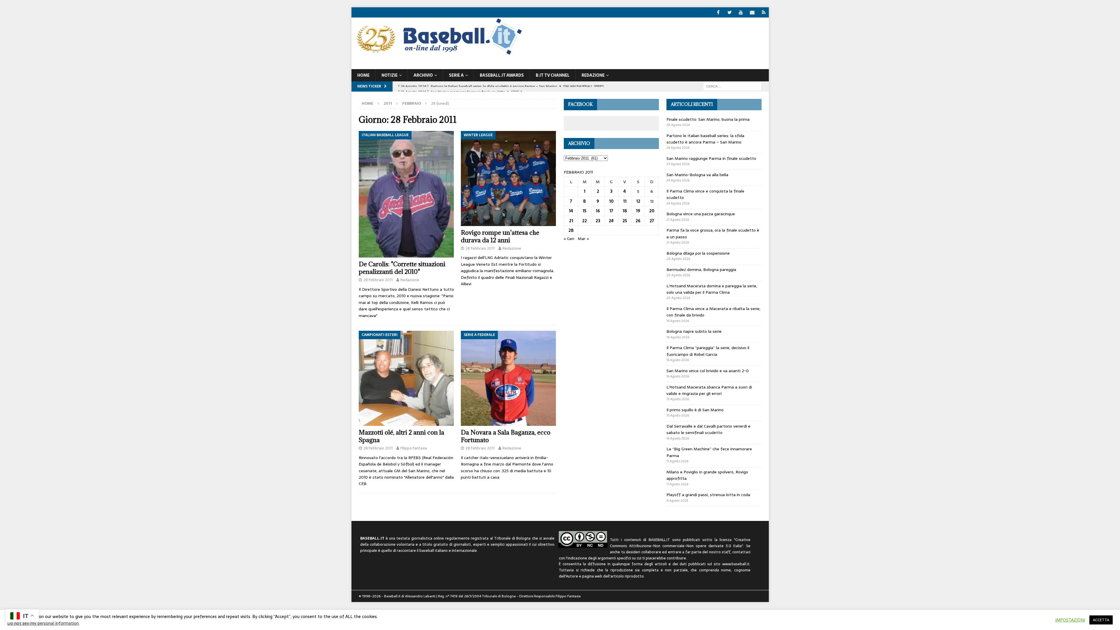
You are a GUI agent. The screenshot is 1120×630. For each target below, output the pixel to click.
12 (638, 201)
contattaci (741, 552)
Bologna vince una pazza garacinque (700, 214)
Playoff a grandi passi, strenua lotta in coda (708, 494)
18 (624, 211)
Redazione (409, 280)
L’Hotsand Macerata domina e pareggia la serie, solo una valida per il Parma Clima (711, 289)
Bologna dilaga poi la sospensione (698, 253)
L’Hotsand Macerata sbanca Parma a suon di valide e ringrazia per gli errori (709, 390)
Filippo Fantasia (413, 448)
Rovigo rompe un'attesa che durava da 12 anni (500, 236)
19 (638, 211)
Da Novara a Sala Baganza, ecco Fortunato (505, 436)
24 (611, 221)
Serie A (456, 75)
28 (571, 230)
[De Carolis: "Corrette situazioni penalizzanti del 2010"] (406, 194)
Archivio (423, 75)
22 (584, 221)
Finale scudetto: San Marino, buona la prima (708, 119)
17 (611, 211)
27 (652, 221)
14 (571, 211)
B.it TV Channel (553, 75)
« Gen (569, 238)
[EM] (752, 12)
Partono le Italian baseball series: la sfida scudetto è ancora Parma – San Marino (705, 138)
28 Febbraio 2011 (378, 280)
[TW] (729, 12)
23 (598, 221)
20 (651, 211)
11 (624, 201)
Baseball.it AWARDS (502, 75)
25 (624, 221)
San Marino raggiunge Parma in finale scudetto (711, 158)
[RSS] (764, 12)
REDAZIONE (593, 75)
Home (363, 75)
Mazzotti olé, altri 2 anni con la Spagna (401, 436)
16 (598, 211)
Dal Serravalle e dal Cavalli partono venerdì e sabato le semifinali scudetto (708, 429)
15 (584, 211)
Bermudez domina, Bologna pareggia (701, 269)
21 (571, 221)
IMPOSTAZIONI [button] (1070, 620)
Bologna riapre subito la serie (694, 331)
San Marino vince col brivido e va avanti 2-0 (707, 371)
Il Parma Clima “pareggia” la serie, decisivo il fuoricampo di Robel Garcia (707, 350)
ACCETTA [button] (1101, 620)
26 (638, 221)
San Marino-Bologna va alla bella (697, 175)
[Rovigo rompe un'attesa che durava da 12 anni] (508, 178)
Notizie (390, 75)
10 (611, 201)
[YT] (741, 12)
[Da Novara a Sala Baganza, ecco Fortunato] (508, 378)
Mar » (583, 238)
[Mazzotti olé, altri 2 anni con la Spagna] (406, 378)
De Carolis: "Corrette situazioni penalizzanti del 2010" (402, 268)
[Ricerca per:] (732, 86)
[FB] (718, 12)
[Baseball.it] (437, 54)
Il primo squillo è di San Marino (695, 410)
